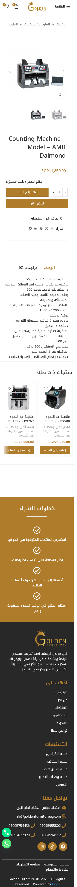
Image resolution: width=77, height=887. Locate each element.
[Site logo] (37, 6)
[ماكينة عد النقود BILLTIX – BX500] (55, 397)
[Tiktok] (52, 846)
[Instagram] (41, 846)
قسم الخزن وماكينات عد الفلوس (56, 429)
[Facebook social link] (52, 229)
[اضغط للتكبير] (60, 94)
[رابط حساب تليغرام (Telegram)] (30, 229)
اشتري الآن (37, 203)
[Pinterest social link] (41, 229)
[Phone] (6, 832)
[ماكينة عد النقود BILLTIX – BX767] (19, 397)
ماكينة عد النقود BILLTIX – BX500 (57, 419)
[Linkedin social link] (35, 229)
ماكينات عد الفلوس (21, 24)
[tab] (49, 267)
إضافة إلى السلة (27, 192)
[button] (63, 71)
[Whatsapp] (6, 843)
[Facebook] (63, 846)
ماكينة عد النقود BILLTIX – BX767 (21, 419)
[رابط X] (46, 229)
